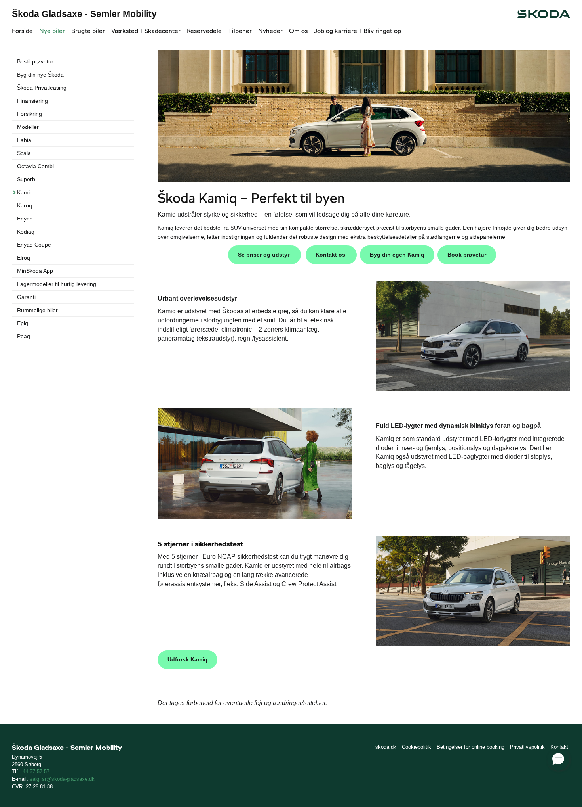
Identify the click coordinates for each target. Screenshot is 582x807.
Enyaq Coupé (34, 245)
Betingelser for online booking (470, 747)
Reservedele (204, 31)
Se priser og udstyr (264, 254)
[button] (558, 759)
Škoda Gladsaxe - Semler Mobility (84, 14)
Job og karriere (335, 31)
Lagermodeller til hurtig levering (56, 284)
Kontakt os (331, 254)
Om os (298, 31)
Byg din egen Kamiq (397, 254)
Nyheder (270, 31)
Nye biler (52, 31)
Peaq (23, 336)
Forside (22, 31)
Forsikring (29, 114)
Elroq (23, 258)
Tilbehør (240, 31)
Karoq (24, 205)
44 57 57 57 (36, 771)
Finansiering (32, 101)
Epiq (22, 323)
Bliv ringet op (382, 31)
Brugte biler (88, 31)
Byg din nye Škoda (40, 74)
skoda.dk (385, 747)
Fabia (24, 140)
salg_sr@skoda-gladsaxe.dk (62, 779)
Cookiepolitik (416, 747)
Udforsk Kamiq (187, 659)
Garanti (26, 297)
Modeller (28, 127)
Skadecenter (163, 31)
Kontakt (559, 747)
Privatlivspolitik (527, 747)
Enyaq (25, 218)
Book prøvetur (466, 254)
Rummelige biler (37, 310)
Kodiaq (25, 231)
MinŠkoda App (35, 271)
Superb (26, 179)
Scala (24, 153)
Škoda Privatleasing (42, 87)
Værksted (124, 31)
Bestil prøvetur (35, 61)
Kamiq (25, 192)
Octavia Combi (35, 166)
